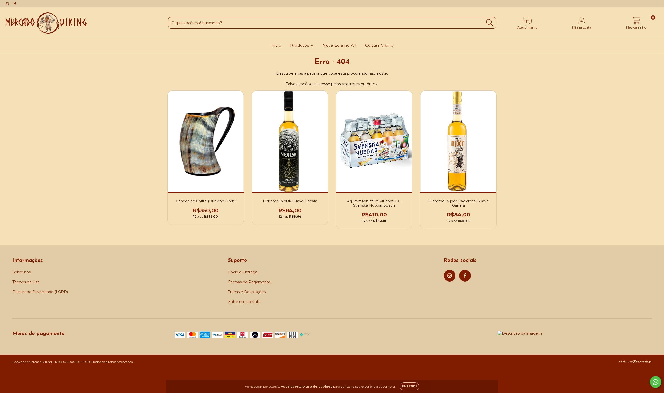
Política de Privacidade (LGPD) (40, 292)
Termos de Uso (26, 282)
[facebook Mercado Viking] (15, 3)
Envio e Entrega (242, 272)
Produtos (300, 45)
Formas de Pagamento (249, 282)
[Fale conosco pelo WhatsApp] (655, 382)
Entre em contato (244, 301)
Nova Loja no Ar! (339, 45)
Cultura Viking (379, 45)
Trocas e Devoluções (247, 292)
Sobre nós (21, 272)
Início (275, 45)
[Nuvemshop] (635, 362)
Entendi (409, 386)
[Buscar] (489, 23)
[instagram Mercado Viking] (8, 3)
